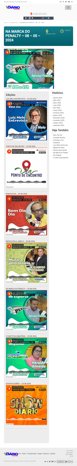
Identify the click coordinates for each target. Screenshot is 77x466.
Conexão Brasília (59, 138)
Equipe (39, 454)
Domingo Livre (58, 140)
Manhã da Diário (58, 148)
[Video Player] (38, 18)
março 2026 (57, 110)
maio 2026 (57, 105)
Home (5, 22)
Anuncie (46, 454)
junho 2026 (57, 103)
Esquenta (56, 143)
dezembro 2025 (59, 118)
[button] (26, 18)
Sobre (24, 454)
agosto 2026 (57, 98)
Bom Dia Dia (57, 135)
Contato (52, 454)
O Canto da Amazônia (60, 158)
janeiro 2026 (57, 115)
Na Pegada (57, 155)
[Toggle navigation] (68, 7)
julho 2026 (56, 100)
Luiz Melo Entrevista (60, 145)
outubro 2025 (58, 123)
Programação (14, 22)
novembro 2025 (58, 120)
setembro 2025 (58, 125)
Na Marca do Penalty (60, 153)
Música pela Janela (60, 150)
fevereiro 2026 (58, 113)
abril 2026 (56, 108)
